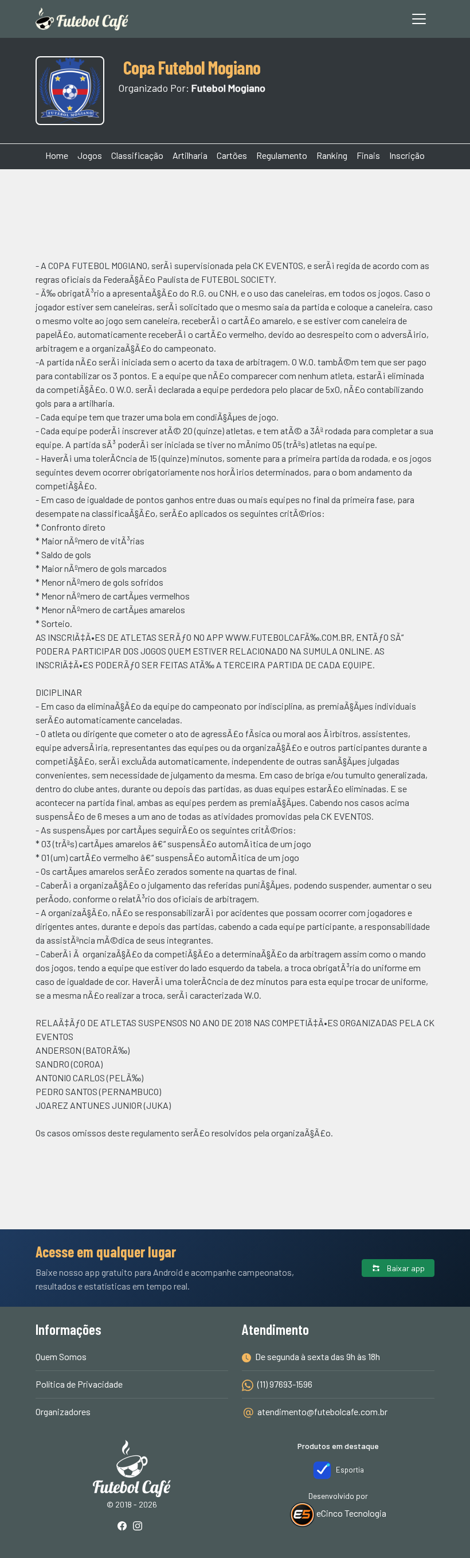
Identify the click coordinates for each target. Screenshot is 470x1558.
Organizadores (63, 1411)
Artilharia (190, 155)
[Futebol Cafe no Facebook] (124, 1526)
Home (56, 155)
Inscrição (407, 155)
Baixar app (405, 1268)
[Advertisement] (235, 212)
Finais (368, 155)
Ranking (331, 155)
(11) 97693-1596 (284, 1383)
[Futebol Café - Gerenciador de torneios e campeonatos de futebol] (82, 19)
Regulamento (281, 155)
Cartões (232, 155)
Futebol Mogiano (228, 87)
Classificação (137, 155)
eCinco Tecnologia (350, 1513)
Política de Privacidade (79, 1383)
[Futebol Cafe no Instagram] (140, 1526)
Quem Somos (61, 1356)
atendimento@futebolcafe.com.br (322, 1411)
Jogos (89, 155)
